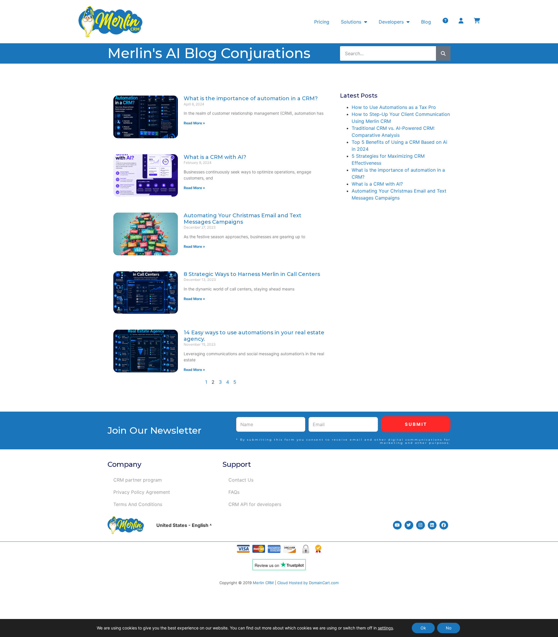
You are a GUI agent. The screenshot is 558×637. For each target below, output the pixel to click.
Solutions (351, 22)
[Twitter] (409, 525)
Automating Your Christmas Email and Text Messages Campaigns (242, 218)
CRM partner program (137, 480)
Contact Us (240, 480)
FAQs (233, 492)
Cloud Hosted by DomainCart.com (308, 582)
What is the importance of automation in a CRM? (251, 98)
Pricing (321, 22)
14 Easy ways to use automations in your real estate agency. (254, 335)
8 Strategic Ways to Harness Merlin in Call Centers (252, 274)
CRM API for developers (254, 504)
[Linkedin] (432, 525)
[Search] (443, 53)
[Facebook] (443, 525)
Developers (391, 22)
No (448, 627)
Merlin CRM (263, 582)
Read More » (194, 123)
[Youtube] (397, 525)
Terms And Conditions (137, 504)
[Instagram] (420, 525)
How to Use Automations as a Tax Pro (394, 107)
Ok (423, 627)
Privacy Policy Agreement (141, 492)
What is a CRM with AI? (215, 157)
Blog (426, 22)
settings (385, 627)
